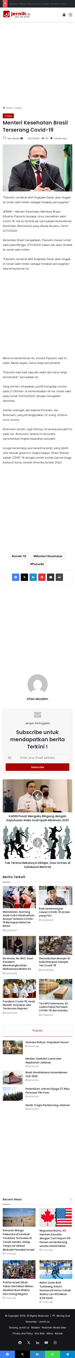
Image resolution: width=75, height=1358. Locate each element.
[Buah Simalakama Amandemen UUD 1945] (13, 1077)
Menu (50, 1333)
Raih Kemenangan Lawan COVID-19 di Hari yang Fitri (54, 912)
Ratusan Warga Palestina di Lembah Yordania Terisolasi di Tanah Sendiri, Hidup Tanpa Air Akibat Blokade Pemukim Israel (18, 1240)
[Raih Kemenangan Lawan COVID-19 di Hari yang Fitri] (55, 895)
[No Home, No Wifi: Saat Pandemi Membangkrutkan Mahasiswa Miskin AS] (19, 945)
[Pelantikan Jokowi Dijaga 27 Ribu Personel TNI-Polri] (13, 1094)
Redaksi (35, 1327)
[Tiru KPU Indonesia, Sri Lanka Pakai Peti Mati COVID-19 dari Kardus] (55, 989)
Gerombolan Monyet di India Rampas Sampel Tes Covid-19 (54, 962)
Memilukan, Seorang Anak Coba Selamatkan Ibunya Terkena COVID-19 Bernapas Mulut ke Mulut (18, 919)
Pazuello (38, 564)
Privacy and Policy (23, 1333)
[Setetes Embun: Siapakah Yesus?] (13, 1047)
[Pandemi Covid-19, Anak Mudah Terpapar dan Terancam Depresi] (19, 988)
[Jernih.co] (17, 14)
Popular (38, 1030)
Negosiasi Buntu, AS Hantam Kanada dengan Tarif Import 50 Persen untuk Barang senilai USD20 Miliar (55, 1238)
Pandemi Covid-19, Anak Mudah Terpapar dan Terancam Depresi (19, 1005)
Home (8, 107)
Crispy (17, 107)
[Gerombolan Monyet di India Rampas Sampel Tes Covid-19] (55, 945)
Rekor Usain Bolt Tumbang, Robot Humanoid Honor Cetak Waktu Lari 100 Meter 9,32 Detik (55, 1290)
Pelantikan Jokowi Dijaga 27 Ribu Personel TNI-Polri (47, 1090)
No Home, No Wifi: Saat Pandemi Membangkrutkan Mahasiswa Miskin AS (18, 964)
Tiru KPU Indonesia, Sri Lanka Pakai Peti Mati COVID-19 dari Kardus (53, 1007)
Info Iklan (40, 1333)
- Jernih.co (43, 1321)
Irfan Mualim (13, 138)
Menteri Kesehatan (48, 556)
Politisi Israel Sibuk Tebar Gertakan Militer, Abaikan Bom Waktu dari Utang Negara (18, 1288)
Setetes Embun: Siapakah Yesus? (47, 1042)
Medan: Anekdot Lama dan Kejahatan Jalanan (43, 1060)
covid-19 (20, 556)
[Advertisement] (37, 63)
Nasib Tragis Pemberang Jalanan (47, 1105)
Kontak (59, 1333)
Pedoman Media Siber (54, 1327)
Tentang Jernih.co (19, 1327)
